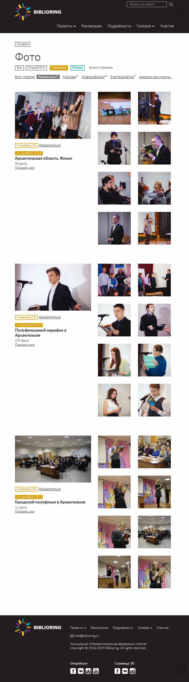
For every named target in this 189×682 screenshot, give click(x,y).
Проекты (64, 26)
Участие (167, 26)
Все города (25, 76)
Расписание (92, 26)
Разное (77, 67)
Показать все (24, 167)
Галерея (144, 26)
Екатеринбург (123, 76)
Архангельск (48, 76)
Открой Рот (36, 67)
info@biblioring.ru (86, 636)
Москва (70, 76)
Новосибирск (94, 76)
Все (19, 67)
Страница (59, 67)
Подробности (119, 26)
